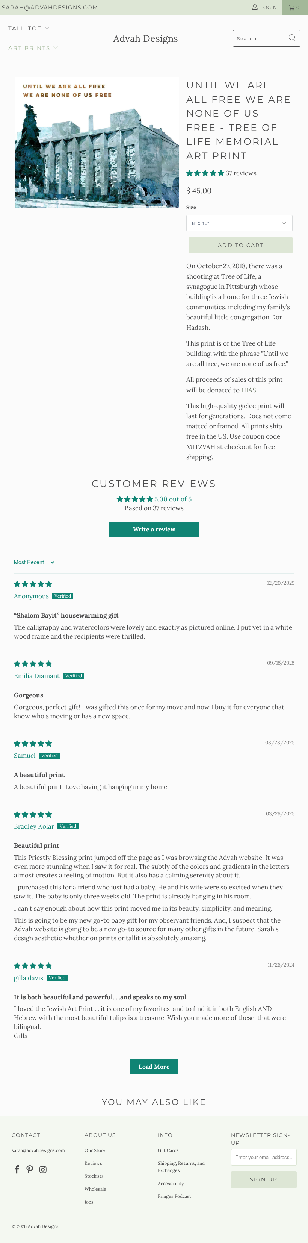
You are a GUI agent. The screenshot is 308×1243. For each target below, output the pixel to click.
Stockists (94, 1176)
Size (191, 207)
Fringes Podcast (174, 1196)
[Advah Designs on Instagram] (43, 1170)
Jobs (89, 1202)
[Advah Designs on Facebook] (17, 1170)
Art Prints (29, 48)
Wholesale (95, 1189)
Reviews (93, 1163)
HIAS (248, 390)
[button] (205, 173)
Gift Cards (168, 1150)
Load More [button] (154, 1066)
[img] (33, 584)
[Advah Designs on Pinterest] (30, 1170)
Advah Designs (43, 1226)
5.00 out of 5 (173, 499)
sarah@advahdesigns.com (50, 7)
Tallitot (25, 28)
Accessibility (171, 1183)
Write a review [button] (154, 529)
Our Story (95, 1150)
